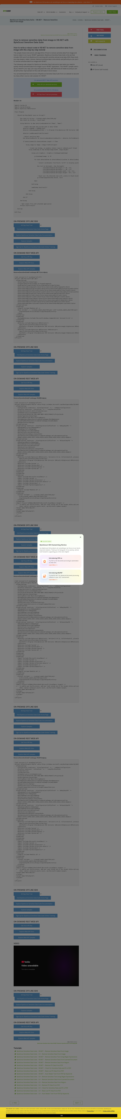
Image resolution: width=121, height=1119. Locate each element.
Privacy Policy (90, 1110)
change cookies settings (109, 1110)
